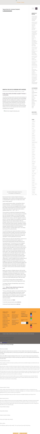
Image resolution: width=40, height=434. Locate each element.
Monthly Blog (34, 100)
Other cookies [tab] (2, 423)
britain (33, 128)
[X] (33, 313)
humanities (33, 154)
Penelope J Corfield (33, 171)
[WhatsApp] (33, 318)
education (33, 140)
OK (1, 342)
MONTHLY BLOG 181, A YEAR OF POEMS (34, 57)
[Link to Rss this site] (35, 335)
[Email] (33, 320)
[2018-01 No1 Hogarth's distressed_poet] (7, 11)
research (33, 180)
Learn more (4, 342)
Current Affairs (34, 95)
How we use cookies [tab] (4, 348)
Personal (33, 103)
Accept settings (16, 433)
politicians (33, 175)
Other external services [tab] (4, 398)
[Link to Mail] (36, 335)
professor (33, 178)
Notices (33, 102)
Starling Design (32, 333)
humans (33, 156)
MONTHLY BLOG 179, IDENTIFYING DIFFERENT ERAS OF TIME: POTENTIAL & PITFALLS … (34, 70)
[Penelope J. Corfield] (20, 2)
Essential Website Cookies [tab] (5, 360)
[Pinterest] (33, 317)
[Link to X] (33, 335)
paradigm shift (34, 168)
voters (33, 194)
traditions (33, 185)
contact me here (24, 316)
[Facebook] (33, 315)
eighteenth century (34, 142)
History (33, 99)
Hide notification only (23, 433)
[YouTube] (33, 327)
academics (33, 121)
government (33, 147)
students (33, 182)
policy (35, 173)
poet (32, 173)
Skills (33, 106)
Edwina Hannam (26, 333)
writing (35, 194)
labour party (33, 161)
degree (33, 133)
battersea (33, 126)
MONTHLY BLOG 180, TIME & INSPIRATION (34, 63)
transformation (34, 187)
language (33, 163)
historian (33, 149)
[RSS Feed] (33, 328)
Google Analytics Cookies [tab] (5, 387)
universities (33, 189)
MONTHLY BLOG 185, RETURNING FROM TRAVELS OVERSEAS (15, 315)
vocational (33, 192)
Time (33, 107)
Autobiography (34, 92)
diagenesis (33, 135)
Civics (33, 93)
